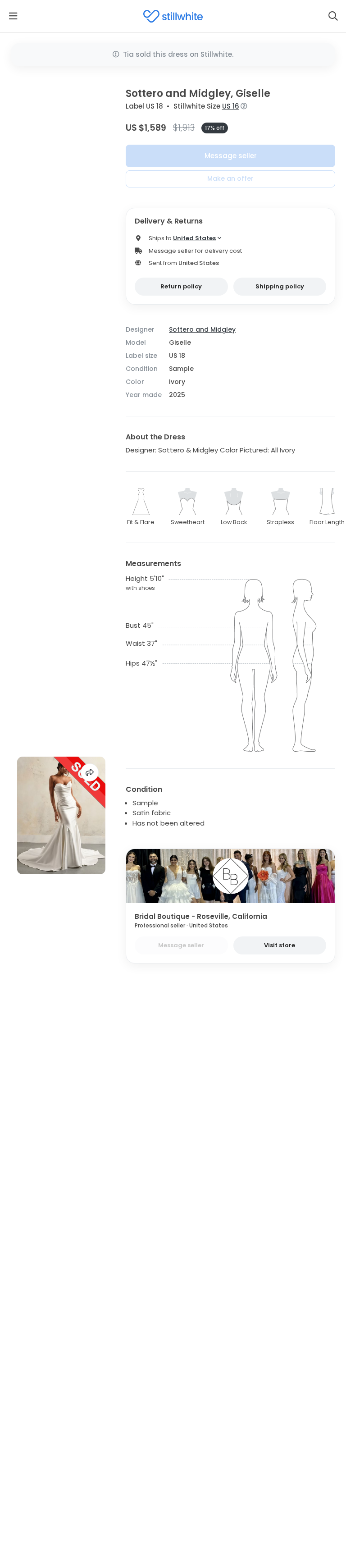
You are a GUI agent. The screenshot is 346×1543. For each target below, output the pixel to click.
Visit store (279, 945)
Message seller (231, 155)
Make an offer (230, 178)
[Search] (333, 16)
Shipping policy (279, 286)
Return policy (181, 286)
